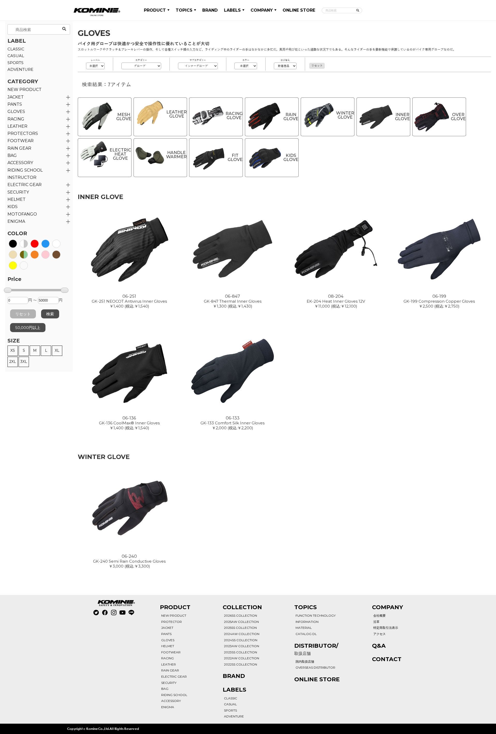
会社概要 (379, 615)
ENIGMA (16, 221)
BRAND (210, 10)
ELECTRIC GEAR (24, 184)
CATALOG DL (306, 634)
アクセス (379, 634)
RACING (15, 119)
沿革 (376, 622)
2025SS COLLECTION (240, 628)
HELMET (16, 199)
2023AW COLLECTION (241, 646)
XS (12, 350)
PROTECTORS (22, 133)
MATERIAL (304, 628)
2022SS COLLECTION (240, 664)
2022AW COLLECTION (241, 658)
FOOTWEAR (20, 140)
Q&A (379, 645)
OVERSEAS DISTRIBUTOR (315, 667)
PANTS (14, 104)
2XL (12, 361)
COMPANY (262, 10)
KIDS (12, 206)
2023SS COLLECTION (240, 652)
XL (57, 350)
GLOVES (16, 111)
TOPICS (184, 10)
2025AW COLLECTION (241, 622)
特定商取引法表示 (385, 628)
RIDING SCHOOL (174, 695)
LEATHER (17, 126)
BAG (12, 155)
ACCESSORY (20, 162)
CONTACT (386, 659)
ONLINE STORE (299, 10)
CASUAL (15, 55)
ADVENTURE (20, 69)
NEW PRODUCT (24, 89)
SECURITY (18, 192)
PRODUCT (155, 10)
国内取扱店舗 (305, 661)
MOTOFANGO (22, 214)
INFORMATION (307, 622)
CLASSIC (15, 49)
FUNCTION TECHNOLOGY (316, 615)
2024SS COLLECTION (240, 640)
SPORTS (15, 62)
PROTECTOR (171, 622)
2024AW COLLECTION (241, 634)
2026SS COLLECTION (240, 615)
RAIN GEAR (19, 148)
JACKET (15, 97)
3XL (23, 361)
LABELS (232, 10)
